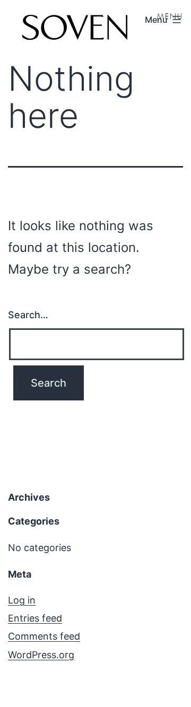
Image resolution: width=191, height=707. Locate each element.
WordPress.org (41, 654)
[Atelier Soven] (74, 29)
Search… (28, 314)
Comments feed (44, 636)
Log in (22, 600)
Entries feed (35, 618)
